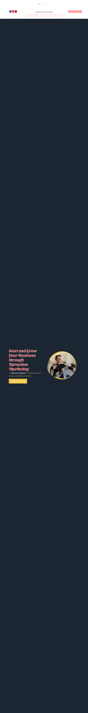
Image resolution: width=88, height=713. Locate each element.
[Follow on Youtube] (16, 11)
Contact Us (61, 14)
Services (36, 14)
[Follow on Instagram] (13, 11)
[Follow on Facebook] (10, 11)
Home (25, 14)
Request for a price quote (75, 11)
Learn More (18, 381)
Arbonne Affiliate (53, 14)
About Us (30, 14)
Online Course (43, 14)
